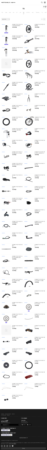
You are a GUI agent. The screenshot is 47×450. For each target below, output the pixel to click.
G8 (20, 12)
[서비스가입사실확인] (12, 443)
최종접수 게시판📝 (5, 430)
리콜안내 (8, 415)
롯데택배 (24, 424)
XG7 (33, 12)
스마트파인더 (44, 7)
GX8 (6, 12)
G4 (13, 12)
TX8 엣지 (37, 12)
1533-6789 (23, 420)
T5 (23, 12)
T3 (42, 12)
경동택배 (29, 424)
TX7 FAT (28, 12)
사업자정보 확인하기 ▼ (23, 437)
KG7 (46, 12)
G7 (17, 12)
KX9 (10, 12)
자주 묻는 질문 (3, 415)
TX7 (2, 12)
